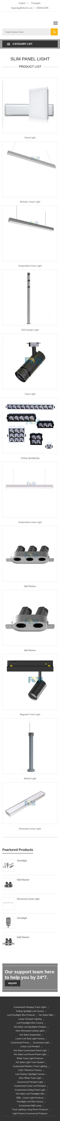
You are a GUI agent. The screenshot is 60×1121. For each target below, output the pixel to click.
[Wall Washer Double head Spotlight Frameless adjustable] (30, 617)
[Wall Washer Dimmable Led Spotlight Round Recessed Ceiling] (30, 553)
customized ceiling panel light (30, 1090)
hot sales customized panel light (30, 1050)
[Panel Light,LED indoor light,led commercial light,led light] (30, 105)
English (22, 3)
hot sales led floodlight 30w (30, 1093)
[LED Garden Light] (30, 297)
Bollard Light (30, 778)
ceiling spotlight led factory (30, 1011)
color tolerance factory (30, 1070)
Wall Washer (30, 586)
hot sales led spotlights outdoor (30, 1027)
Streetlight (22, 860)
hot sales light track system (30, 1062)
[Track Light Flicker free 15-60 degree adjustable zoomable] (30, 361)
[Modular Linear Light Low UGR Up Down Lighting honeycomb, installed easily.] (30, 169)
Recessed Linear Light (30, 828)
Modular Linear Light (30, 201)
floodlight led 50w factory (30, 1101)
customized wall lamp (30, 1105)
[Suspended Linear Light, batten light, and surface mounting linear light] (30, 233)
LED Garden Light (30, 330)
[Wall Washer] (8, 884)
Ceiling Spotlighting (30, 458)
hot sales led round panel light (30, 1054)
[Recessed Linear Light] (8, 903)
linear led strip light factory (30, 1038)
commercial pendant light (30, 1082)
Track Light (30, 394)
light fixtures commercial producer (30, 1113)
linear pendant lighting (30, 1019)
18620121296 (42, 8)
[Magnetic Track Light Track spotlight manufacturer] (30, 681)
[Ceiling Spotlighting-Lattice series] (30, 425)
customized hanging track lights (30, 1007)
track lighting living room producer (30, 1109)
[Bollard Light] (30, 746)
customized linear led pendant (30, 1086)
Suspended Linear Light (30, 266)
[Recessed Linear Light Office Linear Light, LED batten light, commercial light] (30, 803)
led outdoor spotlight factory (30, 1074)
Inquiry (12, 983)
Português (35, 3)
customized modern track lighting (30, 1066)
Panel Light (30, 137)
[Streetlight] (8, 865)
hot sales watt (46, 1015)
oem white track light (30, 1078)
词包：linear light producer (30, 1097)
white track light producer (30, 1058)
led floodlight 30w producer (21, 1015)
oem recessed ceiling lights (30, 1030)
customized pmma (20, 1042)
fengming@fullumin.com (22, 8)
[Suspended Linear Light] (30, 489)
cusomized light (41, 1042)
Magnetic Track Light (30, 714)
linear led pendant (30, 1046)
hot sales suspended (30, 1034)
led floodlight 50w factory (30, 1023)
